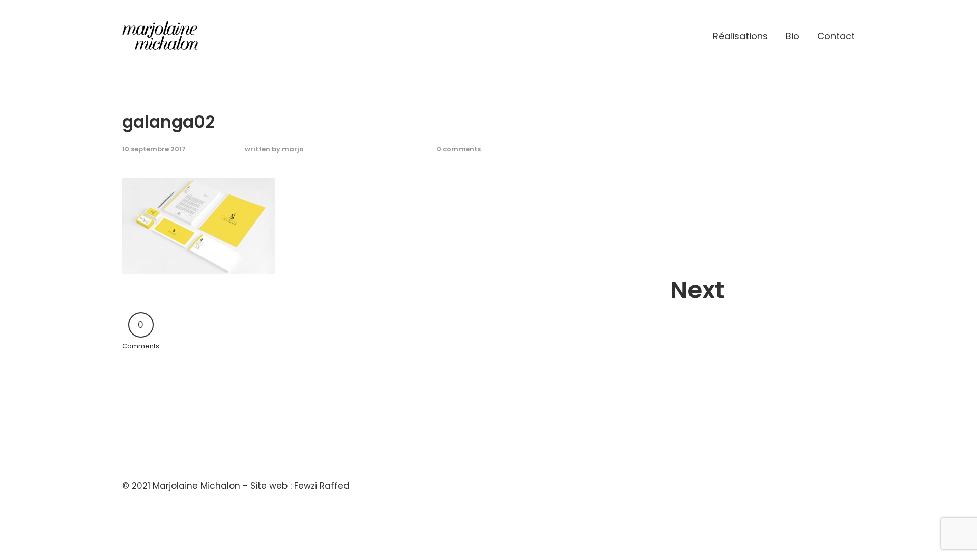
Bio (792, 36)
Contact (836, 36)
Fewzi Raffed (322, 486)
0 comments (459, 149)
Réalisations (740, 36)
